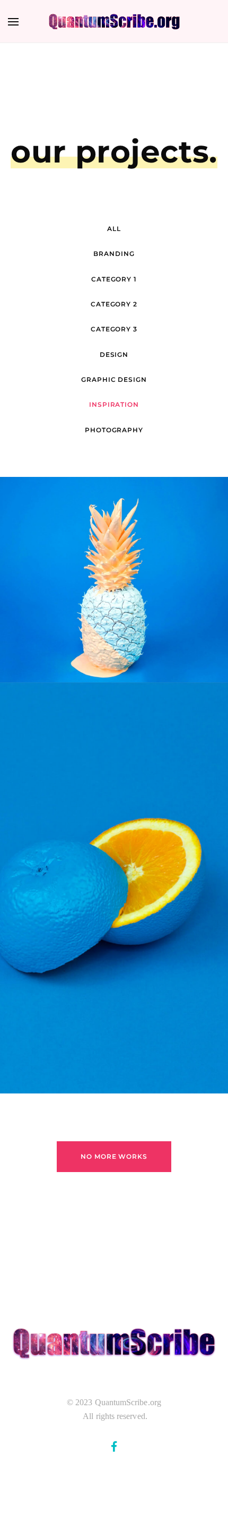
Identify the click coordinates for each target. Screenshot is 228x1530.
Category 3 (114, 329)
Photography (114, 430)
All (114, 229)
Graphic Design (114, 379)
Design (114, 354)
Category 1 (114, 279)
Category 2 (114, 304)
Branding (113, 254)
